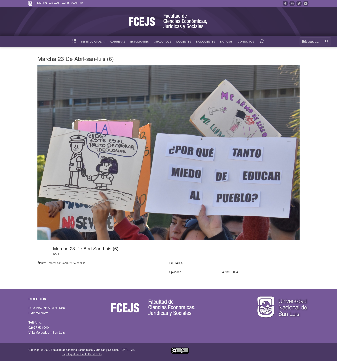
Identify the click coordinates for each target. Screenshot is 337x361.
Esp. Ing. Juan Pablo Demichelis (82, 354)
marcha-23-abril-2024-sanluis (67, 263)
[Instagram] (292, 3)
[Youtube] (306, 3)
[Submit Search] (327, 41)
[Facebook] (285, 3)
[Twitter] (299, 3)
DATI (56, 254)
